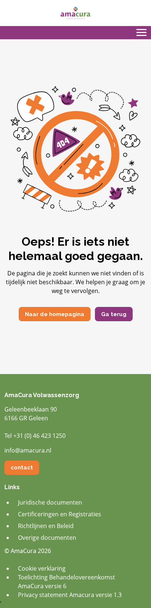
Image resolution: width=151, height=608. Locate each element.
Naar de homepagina (54, 314)
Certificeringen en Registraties (59, 514)
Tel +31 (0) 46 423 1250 (35, 436)
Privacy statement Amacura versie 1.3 (70, 595)
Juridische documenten (50, 502)
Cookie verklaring (42, 568)
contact (22, 467)
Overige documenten (47, 538)
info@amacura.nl (27, 450)
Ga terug (113, 314)
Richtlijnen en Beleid (46, 526)
